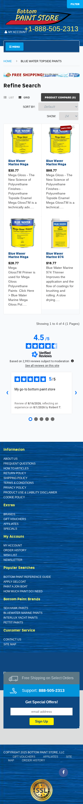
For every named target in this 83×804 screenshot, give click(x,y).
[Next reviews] (76, 393)
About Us (10, 458)
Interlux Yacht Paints (20, 617)
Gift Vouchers (14, 519)
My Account (12, 545)
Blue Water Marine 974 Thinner (55, 257)
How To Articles (16, 468)
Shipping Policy (15, 478)
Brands (9, 514)
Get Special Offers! (41, 702)
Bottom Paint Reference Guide (27, 577)
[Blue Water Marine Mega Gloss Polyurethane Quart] (22, 140)
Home (7, 61)
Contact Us (12, 639)
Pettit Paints (13, 622)
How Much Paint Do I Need (23, 591)
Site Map (9, 644)
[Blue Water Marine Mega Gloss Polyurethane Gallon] (60, 140)
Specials (10, 528)
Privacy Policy (14, 487)
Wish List (10, 555)
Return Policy (14, 473)
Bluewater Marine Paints (22, 613)
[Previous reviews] (7, 393)
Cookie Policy (14, 497)
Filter (75, 4)
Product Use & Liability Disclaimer (30, 492)
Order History (15, 550)
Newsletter (12, 560)
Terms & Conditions (18, 482)
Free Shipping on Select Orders (48, 678)
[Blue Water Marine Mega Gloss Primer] (22, 233)
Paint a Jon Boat (15, 586)
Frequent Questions (19, 463)
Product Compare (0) (60, 97)
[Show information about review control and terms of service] (72, 361)
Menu (16, 46)
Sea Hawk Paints (15, 608)
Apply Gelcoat (14, 581)
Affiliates (10, 524)
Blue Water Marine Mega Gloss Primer (18, 257)
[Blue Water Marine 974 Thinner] (60, 233)
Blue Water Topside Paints (41, 61)
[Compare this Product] (22, 208)
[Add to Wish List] (13, 208)
